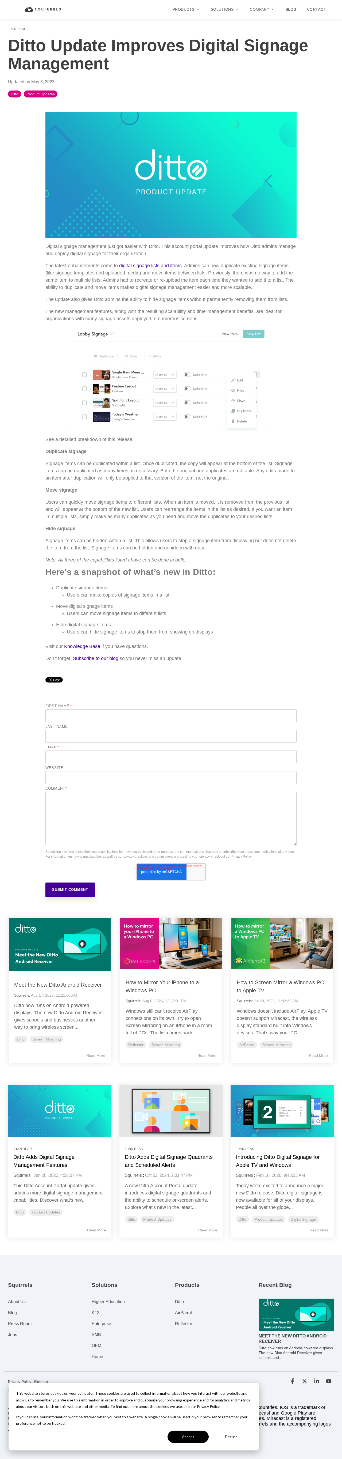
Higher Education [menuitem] (108, 1301)
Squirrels (21, 995)
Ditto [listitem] (20, 1212)
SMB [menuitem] (96, 1334)
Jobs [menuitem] (12, 1334)
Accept (188, 1436)
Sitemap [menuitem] (41, 1381)
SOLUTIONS (222, 9)
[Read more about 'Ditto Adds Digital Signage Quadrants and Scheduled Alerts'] (171, 1111)
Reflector (135, 1045)
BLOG (291, 9)
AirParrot (246, 1045)
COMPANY (259, 9)
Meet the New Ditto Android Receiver (58, 985)
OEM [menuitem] (96, 1345)
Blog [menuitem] (12, 1312)
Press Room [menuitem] (20, 1323)
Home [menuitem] (97, 1356)
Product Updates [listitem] (46, 1212)
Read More (95, 1055)
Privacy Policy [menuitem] (19, 1381)
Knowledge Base (82, 646)
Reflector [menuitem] (183, 1323)
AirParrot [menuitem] (183, 1312)
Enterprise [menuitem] (101, 1323)
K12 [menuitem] (95, 1312)
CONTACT (316, 9)
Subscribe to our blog (95, 658)
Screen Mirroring (47, 1039)
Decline (231, 1436)
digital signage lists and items (150, 265)
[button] (293, 1381)
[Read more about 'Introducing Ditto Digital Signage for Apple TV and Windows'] (282, 1111)
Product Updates (40, 94)
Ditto (14, 94)
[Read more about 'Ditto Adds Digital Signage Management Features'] (59, 1111)
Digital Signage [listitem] (303, 1219)
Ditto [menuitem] (179, 1301)
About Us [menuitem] (17, 1301)
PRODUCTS (184, 9)
